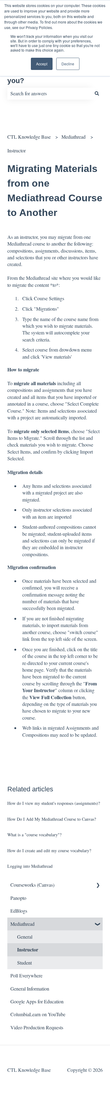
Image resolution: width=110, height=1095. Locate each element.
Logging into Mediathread (30, 866)
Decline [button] (67, 63)
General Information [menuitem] (29, 988)
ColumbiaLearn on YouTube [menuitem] (37, 1014)
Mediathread (73, 136)
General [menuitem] (24, 936)
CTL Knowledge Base (29, 136)
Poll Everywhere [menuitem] (26, 975)
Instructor (16, 150)
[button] (98, 885)
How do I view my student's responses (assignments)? (53, 803)
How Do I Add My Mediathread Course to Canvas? (51, 819)
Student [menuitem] (24, 962)
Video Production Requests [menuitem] (36, 1027)
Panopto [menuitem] (18, 898)
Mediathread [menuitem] (22, 924)
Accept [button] (41, 63)
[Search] (97, 93)
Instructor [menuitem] (27, 949)
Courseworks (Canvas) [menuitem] (32, 884)
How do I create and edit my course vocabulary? (49, 850)
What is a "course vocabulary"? (34, 835)
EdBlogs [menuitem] (18, 910)
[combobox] (49, 93)
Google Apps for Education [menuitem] (37, 1001)
